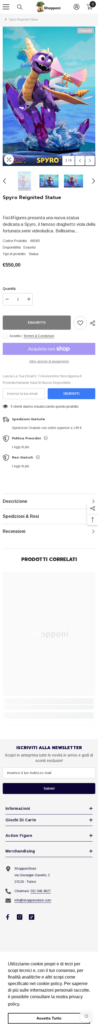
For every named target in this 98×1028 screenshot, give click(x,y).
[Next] (90, 160)
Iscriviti (71, 394)
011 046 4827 (40, 891)
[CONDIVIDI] (91, 323)
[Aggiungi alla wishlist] (80, 323)
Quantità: (9, 289)
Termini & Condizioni (38, 336)
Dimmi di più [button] (34, 1004)
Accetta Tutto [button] (49, 1018)
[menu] (6, 7)
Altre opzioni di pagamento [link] (49, 361)
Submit (49, 788)
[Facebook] (7, 917)
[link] (49, 707)
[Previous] (80, 160)
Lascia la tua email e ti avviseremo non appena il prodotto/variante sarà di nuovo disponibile (42, 379)
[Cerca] (20, 7)
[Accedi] (76, 6)
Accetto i (16, 336)
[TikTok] (31, 917)
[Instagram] (19, 917)
